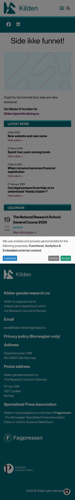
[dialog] (37, 250)
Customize (10, 258)
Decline (53, 258)
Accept (66, 258)
